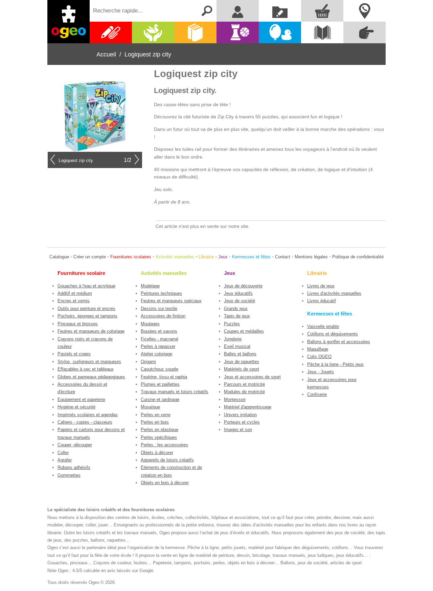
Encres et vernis (74, 300)
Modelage (150, 285)
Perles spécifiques (159, 437)
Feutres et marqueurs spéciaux (171, 300)
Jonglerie (233, 338)
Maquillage (317, 349)
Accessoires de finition (163, 315)
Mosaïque (150, 406)
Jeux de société (239, 300)
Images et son (238, 429)
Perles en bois (155, 422)
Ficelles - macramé (159, 338)
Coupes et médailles (244, 331)
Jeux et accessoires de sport (252, 376)
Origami (148, 361)
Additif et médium (75, 293)
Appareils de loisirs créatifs (167, 460)
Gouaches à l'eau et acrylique (86, 285)
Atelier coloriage (156, 353)
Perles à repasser (158, 346)
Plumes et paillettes (160, 384)
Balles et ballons (240, 353)
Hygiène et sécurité (76, 406)
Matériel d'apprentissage (247, 406)
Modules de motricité (244, 391)
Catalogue (59, 256)
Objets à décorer (157, 452)
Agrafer (65, 460)
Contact (282, 256)
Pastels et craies (74, 353)
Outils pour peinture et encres (86, 308)
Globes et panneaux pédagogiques (91, 376)
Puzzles (232, 323)
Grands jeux (236, 308)
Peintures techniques (161, 293)
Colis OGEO (319, 356)
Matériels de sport (241, 369)
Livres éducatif (321, 300)
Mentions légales (311, 256)
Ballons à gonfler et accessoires (338, 341)
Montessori (235, 399)
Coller (63, 452)
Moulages (150, 323)
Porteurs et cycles (242, 422)
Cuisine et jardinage (160, 399)
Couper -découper (75, 444)
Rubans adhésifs (74, 467)
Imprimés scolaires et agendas (88, 414)
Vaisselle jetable (323, 326)
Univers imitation (240, 414)
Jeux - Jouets (320, 371)
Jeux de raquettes (241, 361)
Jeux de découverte (243, 285)
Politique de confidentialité (358, 256)
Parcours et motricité (244, 384)
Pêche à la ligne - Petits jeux (335, 364)
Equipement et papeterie (81, 399)
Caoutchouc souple (159, 369)
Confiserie (317, 394)
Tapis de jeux (237, 315)
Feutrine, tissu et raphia (164, 376)
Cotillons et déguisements (332, 333)
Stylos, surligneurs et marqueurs (89, 361)
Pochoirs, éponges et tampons (87, 315)
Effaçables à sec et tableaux (86, 369)
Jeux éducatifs (238, 293)
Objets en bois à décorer (165, 482)
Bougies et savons (159, 331)
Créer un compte (89, 256)
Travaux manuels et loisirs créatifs (174, 391)
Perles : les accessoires (164, 444)
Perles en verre (155, 414)
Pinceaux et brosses (78, 323)
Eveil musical (237, 346)
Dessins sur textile (159, 308)
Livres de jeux (321, 285)
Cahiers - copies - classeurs (85, 422)
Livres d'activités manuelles (334, 293)
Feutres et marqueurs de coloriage (91, 331)
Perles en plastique (159, 429)
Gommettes (69, 475)
